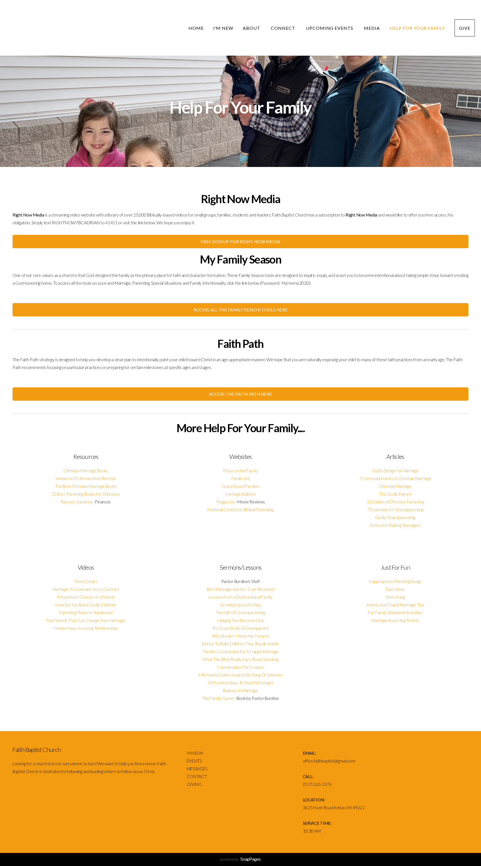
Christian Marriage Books (85, 470)
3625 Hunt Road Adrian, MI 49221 (334, 807)
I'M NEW (195, 753)
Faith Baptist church (86, 28)
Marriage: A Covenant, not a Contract (85, 589)
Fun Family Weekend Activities (395, 612)
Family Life (240, 478)
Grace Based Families (240, 486)
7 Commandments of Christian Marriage (395, 478)
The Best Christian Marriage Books (86, 486)
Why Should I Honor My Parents (240, 635)
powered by (240, 859)
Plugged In (225, 501)
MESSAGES (197, 768)
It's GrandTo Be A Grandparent (240, 628)
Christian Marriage (395, 486)
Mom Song (395, 596)
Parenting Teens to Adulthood (85, 612)
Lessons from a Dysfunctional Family (240, 596)
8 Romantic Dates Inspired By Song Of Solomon (240, 674)
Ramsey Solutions (77, 501)
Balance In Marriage (240, 690)
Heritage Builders (240, 493)
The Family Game (218, 698)
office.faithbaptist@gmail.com (329, 760)
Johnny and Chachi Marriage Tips (395, 604)
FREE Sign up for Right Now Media (240, 241)
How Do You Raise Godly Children (85, 604)
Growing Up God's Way (240, 604)
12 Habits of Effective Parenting (395, 501)
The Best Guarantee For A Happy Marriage (240, 651)
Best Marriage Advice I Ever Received (240, 589)
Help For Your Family (417, 28)
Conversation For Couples (240, 667)
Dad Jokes (395, 589)
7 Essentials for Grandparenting (395, 509)
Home (196, 28)
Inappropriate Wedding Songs (395, 581)
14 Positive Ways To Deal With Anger (240, 682)
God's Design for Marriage (395, 470)
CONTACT (197, 776)
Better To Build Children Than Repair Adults (240, 643)
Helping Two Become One (240, 620)
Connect (283, 28)
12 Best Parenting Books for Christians (85, 493)
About (252, 28)
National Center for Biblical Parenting (240, 509)
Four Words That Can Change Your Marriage (85, 620)
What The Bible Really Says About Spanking (240, 659)
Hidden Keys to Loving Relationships (85, 628)
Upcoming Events (330, 28)
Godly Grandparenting (395, 517)
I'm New (223, 28)
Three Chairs (85, 581)
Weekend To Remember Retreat (86, 478)
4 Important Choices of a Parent (85, 596)
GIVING (194, 784)
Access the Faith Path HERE (240, 394)
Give (464, 28)
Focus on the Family (240, 470)
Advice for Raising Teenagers (395, 525)
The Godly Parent (395, 493)
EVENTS (194, 760)
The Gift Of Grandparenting (240, 612)
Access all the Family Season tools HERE (240, 309)
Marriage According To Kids (395, 620)
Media (372, 28)
